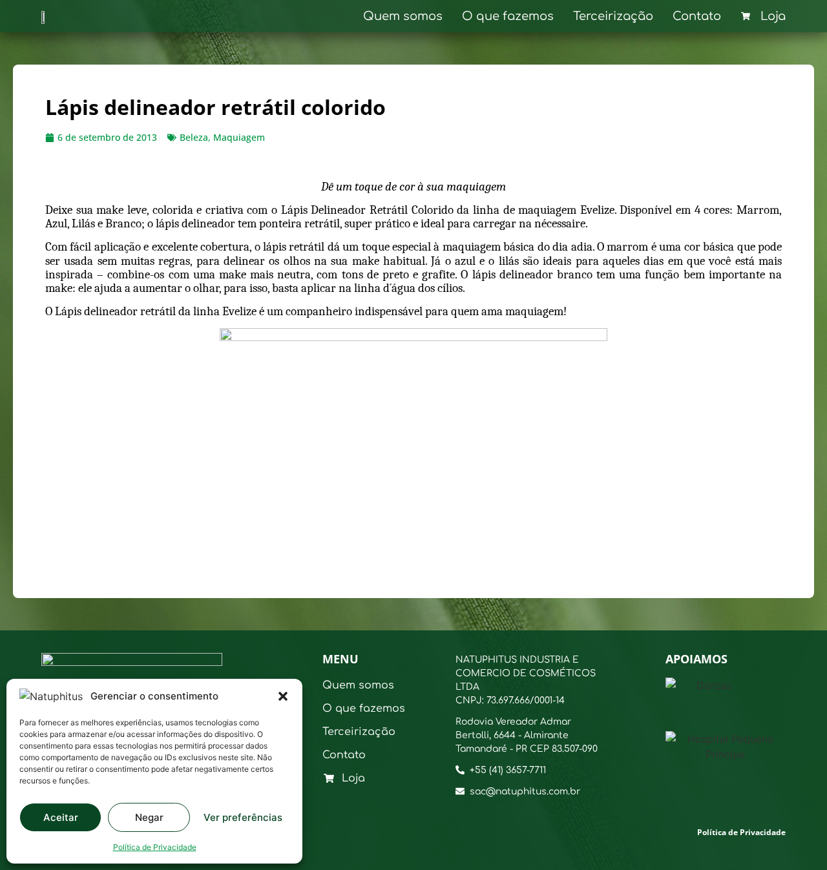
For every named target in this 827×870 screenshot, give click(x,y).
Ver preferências (243, 817)
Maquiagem (239, 137)
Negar (149, 817)
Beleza (194, 137)
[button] (283, 696)
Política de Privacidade (154, 847)
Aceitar (60, 817)
